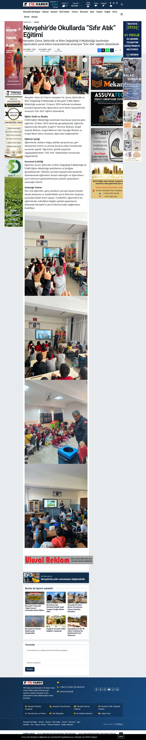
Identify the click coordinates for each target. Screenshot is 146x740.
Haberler (27, 22)
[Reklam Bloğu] (111, 72)
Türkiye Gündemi (53, 725)
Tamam (121, 736)
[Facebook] (96, 689)
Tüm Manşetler (58, 713)
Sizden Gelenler (67, 725)
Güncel (45, 12)
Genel (26, 17)
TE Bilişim (119, 724)
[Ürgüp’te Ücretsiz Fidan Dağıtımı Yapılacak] (56, 621)
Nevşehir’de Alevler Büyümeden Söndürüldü (33, 631)
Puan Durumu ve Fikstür (37, 713)
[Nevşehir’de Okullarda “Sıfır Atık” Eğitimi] (56, 75)
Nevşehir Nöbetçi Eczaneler (33, 707)
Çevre (36, 22)
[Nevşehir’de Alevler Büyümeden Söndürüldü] (34, 621)
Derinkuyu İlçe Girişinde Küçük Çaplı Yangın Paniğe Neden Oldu (55, 608)
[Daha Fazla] (112, 50)
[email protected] (66, 683)
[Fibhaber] (35, 4)
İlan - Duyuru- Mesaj (38, 725)
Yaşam (99, 12)
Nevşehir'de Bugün (31, 12)
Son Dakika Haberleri (84, 713)
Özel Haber (64, 12)
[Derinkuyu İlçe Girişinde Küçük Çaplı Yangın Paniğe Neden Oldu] (56, 597)
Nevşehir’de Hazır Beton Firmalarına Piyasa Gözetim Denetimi (75, 608)
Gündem (26, 725)
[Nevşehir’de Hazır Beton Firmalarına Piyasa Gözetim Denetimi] (77, 597)
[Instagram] (105, 689)
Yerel (114, 12)
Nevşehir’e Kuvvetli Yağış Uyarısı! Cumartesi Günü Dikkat (34, 608)
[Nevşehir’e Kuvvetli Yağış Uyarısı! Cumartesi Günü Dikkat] (34, 598)
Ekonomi (84, 12)
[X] (100, 689)
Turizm (75, 12)
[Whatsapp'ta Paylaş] (108, 50)
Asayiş (34, 17)
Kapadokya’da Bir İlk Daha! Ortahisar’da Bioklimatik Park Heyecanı (76, 632)
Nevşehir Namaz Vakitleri (82, 707)
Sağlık (107, 12)
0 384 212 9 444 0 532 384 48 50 (72, 687)
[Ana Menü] (122, 14)
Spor (92, 12)
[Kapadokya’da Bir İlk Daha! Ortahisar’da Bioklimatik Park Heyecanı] (77, 621)
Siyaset (54, 12)
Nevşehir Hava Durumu (61, 706)
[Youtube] (109, 689)
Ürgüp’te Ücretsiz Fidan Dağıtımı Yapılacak (56, 630)
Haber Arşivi (106, 713)
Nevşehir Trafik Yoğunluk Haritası (109, 707)
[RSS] (117, 689)
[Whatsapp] (113, 689)
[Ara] (122, 4)
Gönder (30, 669)
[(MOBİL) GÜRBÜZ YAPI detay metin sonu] (59, 559)
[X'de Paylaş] (103, 50)
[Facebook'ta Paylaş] (99, 50)
